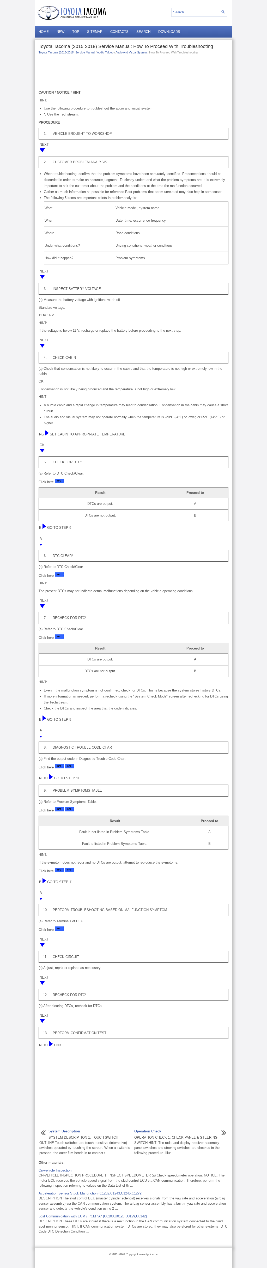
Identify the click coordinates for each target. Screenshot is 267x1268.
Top (75, 32)
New (60, 32)
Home (44, 32)
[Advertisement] (133, 71)
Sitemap (94, 32)
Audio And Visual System (131, 52)
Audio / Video (105, 52)
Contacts (119, 32)
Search (143, 32)
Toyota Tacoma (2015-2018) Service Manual (67, 52)
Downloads (169, 32)
